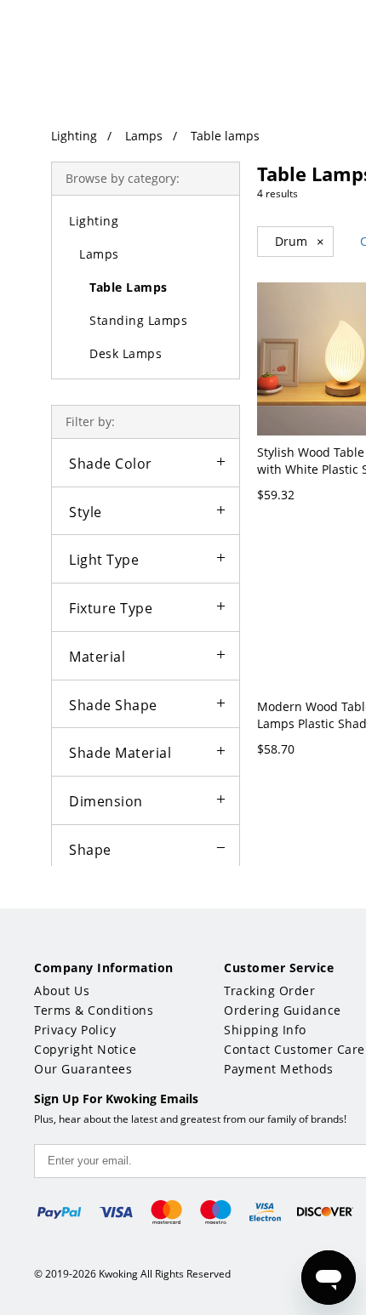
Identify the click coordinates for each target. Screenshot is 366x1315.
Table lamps (225, 136)
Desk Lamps (125, 353)
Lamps (144, 136)
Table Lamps (128, 287)
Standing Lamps (138, 320)
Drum (299, 241)
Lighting (74, 136)
